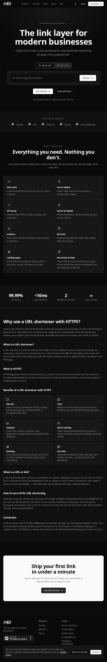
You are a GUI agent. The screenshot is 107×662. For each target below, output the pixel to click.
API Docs (43, 629)
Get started (94, 4)
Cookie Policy (68, 633)
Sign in (42, 633)
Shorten (86, 77)
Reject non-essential (79, 652)
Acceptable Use (69, 637)
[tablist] (53, 65)
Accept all (96, 652)
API (61, 4)
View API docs (64, 91)
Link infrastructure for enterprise (52, 23)
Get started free (52, 590)
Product (25, 4)
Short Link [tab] (46, 65)
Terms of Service (69, 625)
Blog (45, 4)
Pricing (36, 4)
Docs (53, 4)
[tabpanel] (53, 78)
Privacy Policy (68, 629)
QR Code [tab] (64, 65)
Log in (83, 4)
